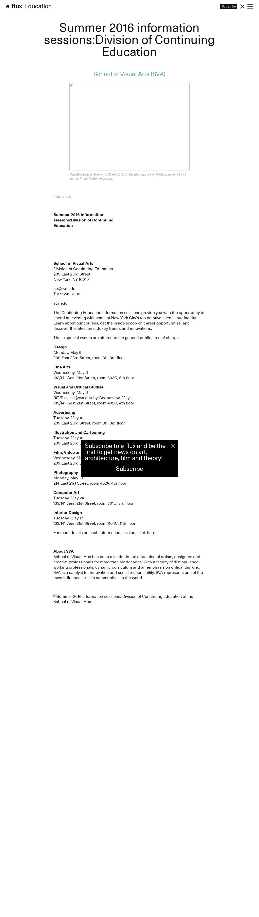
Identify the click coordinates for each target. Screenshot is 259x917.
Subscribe (129, 469)
